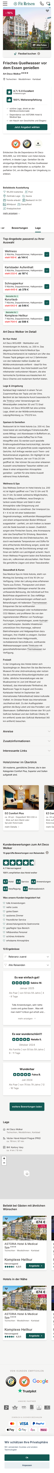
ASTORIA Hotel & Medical (21, 1245)
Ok (27, 1457)
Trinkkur (11, 401)
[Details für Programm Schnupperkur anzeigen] (46, 286)
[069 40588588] (42, 3)
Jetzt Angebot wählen (27, 127)
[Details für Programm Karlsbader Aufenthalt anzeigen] (46, 270)
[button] (27, 1174)
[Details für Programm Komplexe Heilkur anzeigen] (46, 318)
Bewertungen (20, 227)
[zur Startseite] (24, 3)
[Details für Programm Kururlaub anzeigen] (46, 302)
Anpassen (27, 1465)
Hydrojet (43, 620)
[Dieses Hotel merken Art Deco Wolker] (47, 10)
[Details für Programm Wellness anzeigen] (46, 254)
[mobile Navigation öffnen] (5, 3)
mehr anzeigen (10, 213)
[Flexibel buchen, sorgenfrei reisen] (38, 53)
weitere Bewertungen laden (27, 1106)
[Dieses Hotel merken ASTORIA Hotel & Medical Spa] (6, 1218)
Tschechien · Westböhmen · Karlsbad (23, 79)
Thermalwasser (39, 602)
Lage (38, 227)
